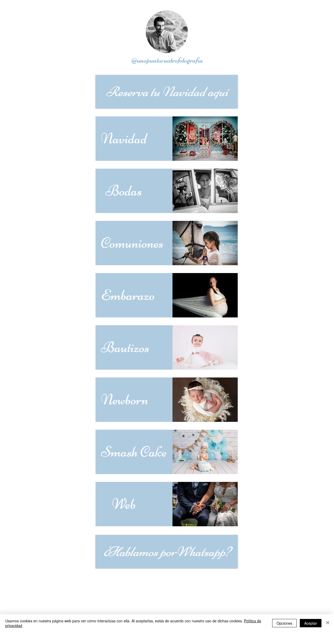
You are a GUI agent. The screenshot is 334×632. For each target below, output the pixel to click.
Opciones (284, 623)
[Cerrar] (328, 623)
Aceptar (310, 623)
